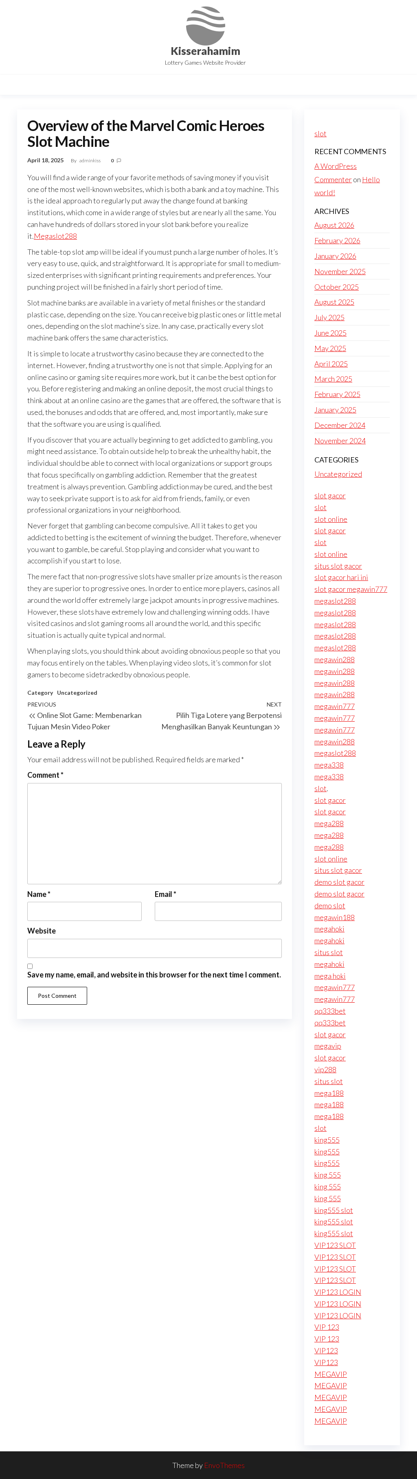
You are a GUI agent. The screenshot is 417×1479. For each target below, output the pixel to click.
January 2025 (335, 409)
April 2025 (331, 363)
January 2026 (335, 255)
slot (320, 133)
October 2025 (336, 286)
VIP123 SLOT (335, 1245)
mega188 (329, 1093)
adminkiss (90, 160)
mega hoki (330, 975)
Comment (45, 774)
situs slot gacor (338, 565)
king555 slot (333, 1210)
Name (38, 894)
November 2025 (340, 271)
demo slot (329, 905)
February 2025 (337, 394)
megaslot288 (335, 600)
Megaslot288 (55, 235)
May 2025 (330, 348)
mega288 (329, 823)
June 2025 (330, 332)
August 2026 (334, 224)
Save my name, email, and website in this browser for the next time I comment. (154, 974)
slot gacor (330, 495)
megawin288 (334, 659)
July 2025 (329, 317)
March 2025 (333, 378)
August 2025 (334, 301)
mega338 (329, 764)
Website (41, 930)
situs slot (328, 952)
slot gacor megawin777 (350, 589)
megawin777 (334, 706)
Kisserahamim (205, 50)
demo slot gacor (339, 881)
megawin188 (334, 917)
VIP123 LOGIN (337, 1291)
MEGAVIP (330, 1374)
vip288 (325, 1069)
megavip (327, 1045)
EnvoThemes (224, 1465)
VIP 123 (326, 1326)
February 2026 (337, 240)
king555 (327, 1139)
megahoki (329, 928)
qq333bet (330, 1010)
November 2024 (340, 440)
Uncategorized (77, 692)
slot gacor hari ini (341, 577)
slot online (330, 519)
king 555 (327, 1174)
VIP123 (326, 1350)
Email (165, 894)
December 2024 (339, 425)
